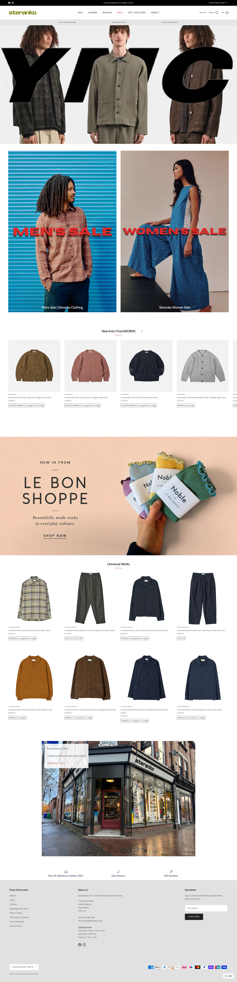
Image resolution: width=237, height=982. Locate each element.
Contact (13, 904)
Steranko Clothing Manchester (26, 974)
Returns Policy (16, 913)
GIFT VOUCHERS (137, 12)
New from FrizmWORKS (118, 331)
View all (118, 335)
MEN (80, 12)
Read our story (56, 763)
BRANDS (107, 12)
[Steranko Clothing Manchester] (22, 13)
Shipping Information (19, 909)
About (12, 900)
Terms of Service (17, 922)
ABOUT (155, 12)
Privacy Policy (16, 926)
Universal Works (118, 564)
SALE (120, 12)
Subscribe (194, 917)
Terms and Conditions (19, 917)
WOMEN (92, 12)
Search (13, 896)
